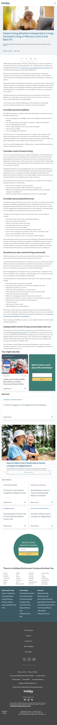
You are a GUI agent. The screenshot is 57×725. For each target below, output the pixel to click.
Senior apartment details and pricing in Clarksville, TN (32, 714)
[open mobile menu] (55, 3)
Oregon (44, 576)
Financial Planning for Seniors (46, 605)
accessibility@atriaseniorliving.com (20, 706)
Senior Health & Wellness (45, 599)
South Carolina (45, 580)
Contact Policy (41, 676)
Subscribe (28, 553)
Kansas (18, 576)
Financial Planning (7, 599)
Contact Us (28, 641)
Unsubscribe (16, 679)
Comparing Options (7, 596)
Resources (41, 590)
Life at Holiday (24, 590)
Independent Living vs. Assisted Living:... (31, 711)
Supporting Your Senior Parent (46, 602)
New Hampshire (33, 582)
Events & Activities (25, 605)
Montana (31, 576)
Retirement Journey (43, 614)
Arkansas (5, 575)
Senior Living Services (8, 593)
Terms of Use (22, 672)
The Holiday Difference (44, 608)
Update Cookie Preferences (27, 683)
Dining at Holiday (25, 602)
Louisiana (18, 580)
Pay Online (28, 652)
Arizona (5, 573)
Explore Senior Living (8, 590)
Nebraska (31, 578)
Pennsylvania (45, 578)
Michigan (31, 573)
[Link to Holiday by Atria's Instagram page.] (33, 659)
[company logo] (5, 3)
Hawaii (5, 582)
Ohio (43, 575)
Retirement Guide (43, 593)
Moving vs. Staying (7, 602)
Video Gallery (42, 611)
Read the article (28, 472)
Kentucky (18, 578)
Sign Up (42, 379)
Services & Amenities (26, 599)
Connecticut (6, 578)
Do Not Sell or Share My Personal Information (28, 687)
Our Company (28, 630)
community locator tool (18, 332)
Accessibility (26, 679)
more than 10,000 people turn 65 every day (35, 68)
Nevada (31, 580)
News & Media (28, 646)
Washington (45, 584)
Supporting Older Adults (9, 605)
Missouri (31, 575)
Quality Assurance (25, 614)
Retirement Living (43, 596)
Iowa (17, 575)
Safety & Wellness (25, 608)
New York (31, 584)
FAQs (3, 608)
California (5, 576)
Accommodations (38, 679)
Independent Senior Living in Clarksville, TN (31, 713)
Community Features (26, 596)
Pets (21, 616)
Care (21, 611)
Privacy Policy (32, 672)
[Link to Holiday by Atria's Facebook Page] (29, 659)
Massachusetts (20, 584)
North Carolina (45, 573)
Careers (28, 635)
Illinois (5, 584)
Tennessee (44, 582)
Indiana (18, 573)
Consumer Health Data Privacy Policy (22, 676)
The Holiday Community (27, 593)
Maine (17, 582)
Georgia (5, 580)
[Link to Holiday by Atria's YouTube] (24, 659)
